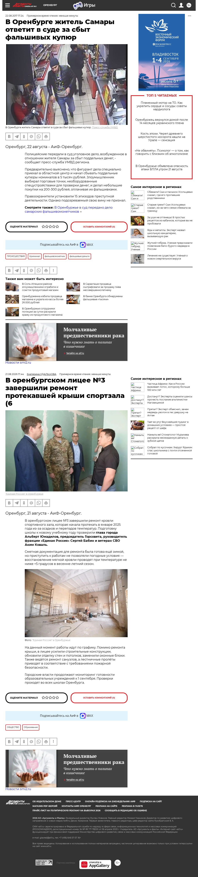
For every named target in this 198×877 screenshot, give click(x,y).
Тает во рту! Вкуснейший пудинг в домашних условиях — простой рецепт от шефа (168, 425)
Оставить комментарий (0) (99, 227)
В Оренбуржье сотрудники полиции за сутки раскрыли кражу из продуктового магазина (42, 311)
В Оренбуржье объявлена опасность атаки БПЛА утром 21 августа (162, 167)
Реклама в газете (132, 806)
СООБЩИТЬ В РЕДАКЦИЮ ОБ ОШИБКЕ (126, 810)
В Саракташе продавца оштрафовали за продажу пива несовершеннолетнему (102, 286)
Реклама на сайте (106, 806)
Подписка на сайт (151, 801)
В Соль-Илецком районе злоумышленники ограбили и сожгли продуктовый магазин (40, 286)
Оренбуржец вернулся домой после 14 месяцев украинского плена (161, 121)
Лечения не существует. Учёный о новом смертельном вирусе (167, 257)
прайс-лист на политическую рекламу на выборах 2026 (66, 810)
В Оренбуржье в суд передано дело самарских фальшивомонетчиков (69, 209)
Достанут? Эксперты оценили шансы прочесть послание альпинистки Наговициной (169, 399)
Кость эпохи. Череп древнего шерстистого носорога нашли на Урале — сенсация (161, 137)
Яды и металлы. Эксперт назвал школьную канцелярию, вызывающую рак (166, 233)
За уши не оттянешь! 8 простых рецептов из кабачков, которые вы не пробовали (169, 220)
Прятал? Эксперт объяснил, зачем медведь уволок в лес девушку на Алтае (168, 412)
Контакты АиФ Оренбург (76, 806)
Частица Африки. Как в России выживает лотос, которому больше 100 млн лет (168, 386)
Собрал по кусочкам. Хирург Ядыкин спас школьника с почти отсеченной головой (169, 450)
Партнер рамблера (66, 863)
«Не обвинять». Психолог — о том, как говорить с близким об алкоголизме (162, 152)
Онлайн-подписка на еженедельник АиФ (110, 801)
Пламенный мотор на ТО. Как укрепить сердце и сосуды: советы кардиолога (162, 106)
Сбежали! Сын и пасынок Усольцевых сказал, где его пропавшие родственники (170, 195)
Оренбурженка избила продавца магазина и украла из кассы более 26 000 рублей (42, 299)
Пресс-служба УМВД (105, 127)
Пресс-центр (73, 801)
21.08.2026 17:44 (14, 374)
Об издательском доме (46, 801)
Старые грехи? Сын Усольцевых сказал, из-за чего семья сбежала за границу (169, 207)
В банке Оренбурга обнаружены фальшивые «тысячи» (103, 298)
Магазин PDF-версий (44, 806)
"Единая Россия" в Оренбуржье (24, 493)
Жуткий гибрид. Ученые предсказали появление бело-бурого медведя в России (169, 245)
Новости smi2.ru (18, 362)
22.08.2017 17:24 (14, 15)
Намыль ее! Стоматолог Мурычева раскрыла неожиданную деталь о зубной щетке (168, 437)
